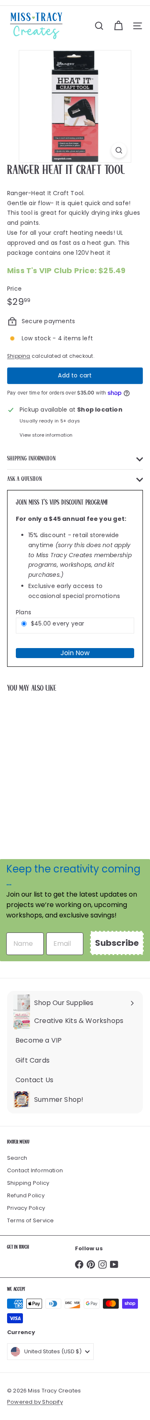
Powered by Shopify (35, 1402)
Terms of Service (30, 1220)
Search (17, 1158)
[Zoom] (119, 150)
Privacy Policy (26, 1208)
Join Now (75, 653)
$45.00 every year (58, 623)
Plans (23, 612)
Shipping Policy (28, 1183)
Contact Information (35, 1170)
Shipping (18, 356)
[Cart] (118, 26)
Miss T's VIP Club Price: (66, 270)
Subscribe (117, 943)
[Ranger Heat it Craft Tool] (59, 763)
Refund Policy (26, 1195)
